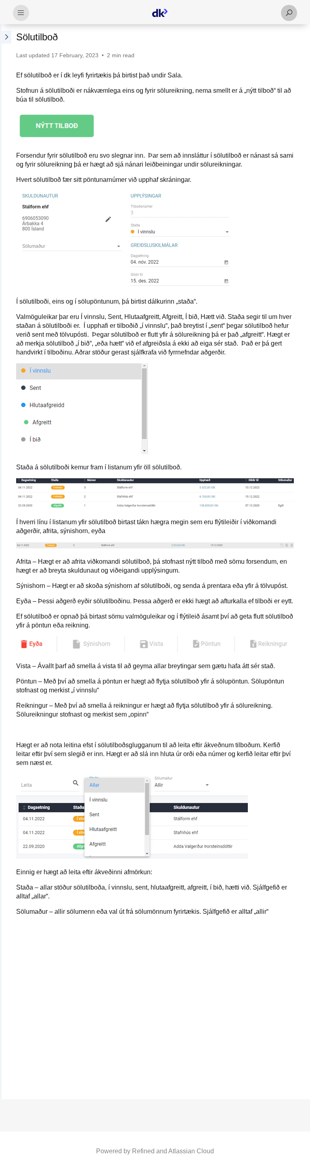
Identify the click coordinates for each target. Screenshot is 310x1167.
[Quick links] (160, 13)
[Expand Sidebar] (5, 561)
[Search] (289, 13)
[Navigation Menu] (21, 13)
